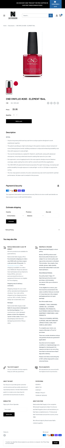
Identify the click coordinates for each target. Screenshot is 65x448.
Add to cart (19, 121)
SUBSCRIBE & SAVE (55, 5)
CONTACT (38, 390)
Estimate (11, 221)
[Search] (51, 15)
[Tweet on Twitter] (54, 103)
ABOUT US (38, 387)
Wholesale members (13, 265)
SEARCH (37, 384)
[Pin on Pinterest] (51, 103)
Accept (56, 442)
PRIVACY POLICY (40, 392)
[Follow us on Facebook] (4, 435)
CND (7, 103)
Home (5, 25)
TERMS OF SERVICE (41, 395)
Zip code (48, 212)
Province (28, 212)
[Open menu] (4, 15)
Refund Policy (10, 230)
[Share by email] (58, 103)
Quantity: (9, 115)
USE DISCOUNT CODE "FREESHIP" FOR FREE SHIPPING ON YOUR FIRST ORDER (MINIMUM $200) (32, 4)
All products (11, 25)
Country (8, 212)
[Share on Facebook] (48, 103)
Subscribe (9, 414)
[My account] (57, 15)
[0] (60, 15)
